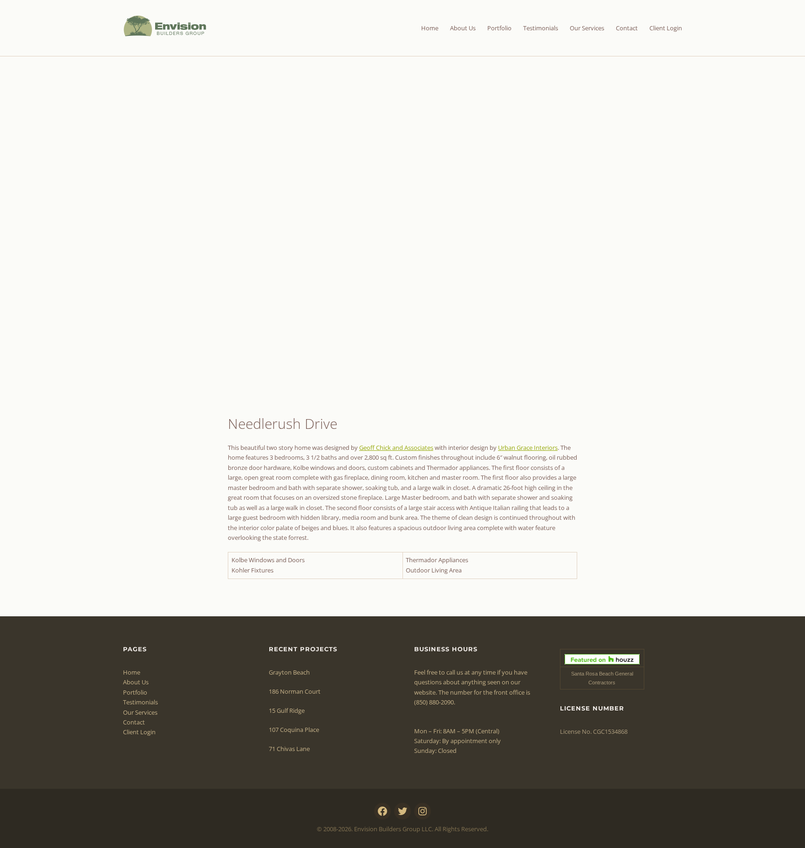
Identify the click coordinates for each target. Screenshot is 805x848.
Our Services (587, 28)
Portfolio (499, 28)
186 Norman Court (295, 691)
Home (429, 28)
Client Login (665, 28)
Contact (627, 28)
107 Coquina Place (294, 729)
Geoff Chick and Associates (396, 447)
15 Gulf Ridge (287, 710)
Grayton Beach (289, 672)
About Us (463, 28)
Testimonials (540, 28)
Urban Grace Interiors (528, 447)
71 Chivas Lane (289, 749)
